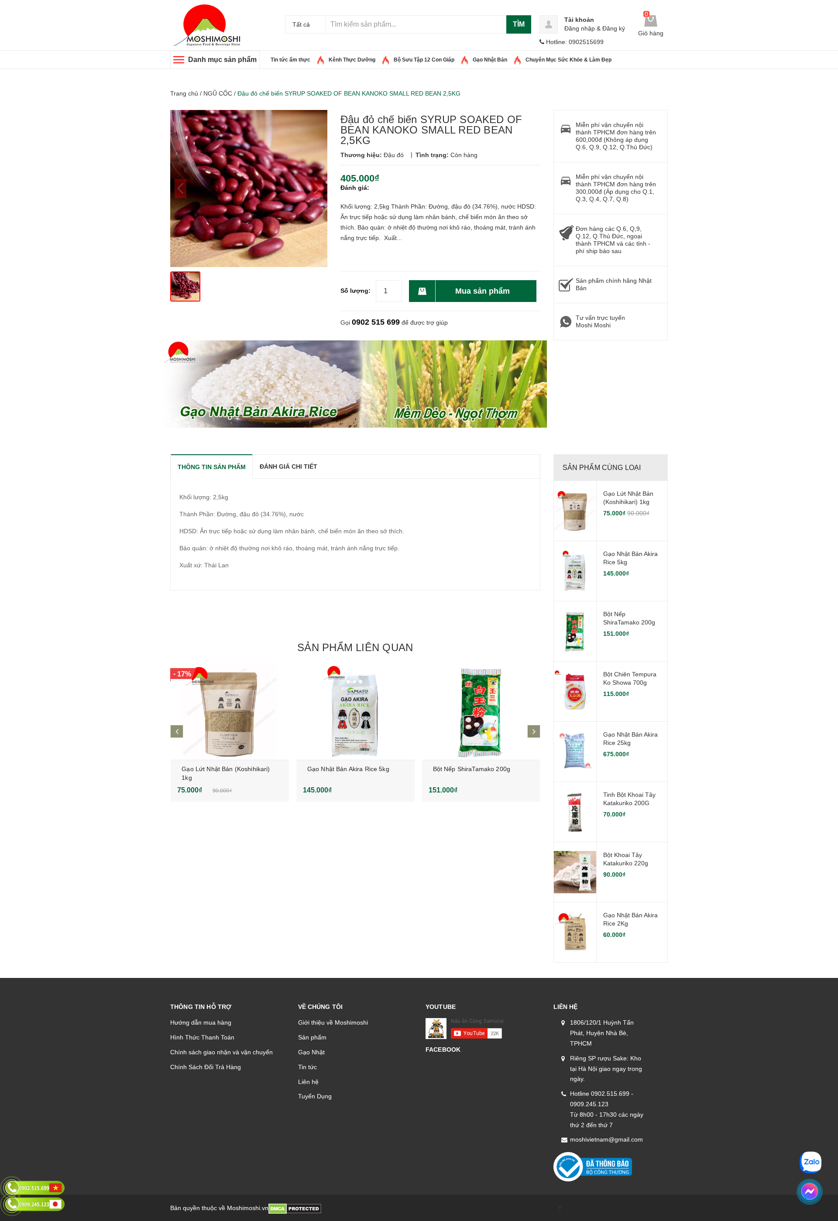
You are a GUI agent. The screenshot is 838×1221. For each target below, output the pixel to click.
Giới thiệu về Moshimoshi (333, 1022)
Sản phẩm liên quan (355, 647)
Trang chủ (184, 93)
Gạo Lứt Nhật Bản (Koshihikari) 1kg (628, 498)
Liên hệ (308, 1081)
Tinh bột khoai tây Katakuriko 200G (629, 799)
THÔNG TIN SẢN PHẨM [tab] (212, 466)
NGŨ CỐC (217, 93)
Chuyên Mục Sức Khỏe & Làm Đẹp (568, 60)
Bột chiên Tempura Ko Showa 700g (629, 678)
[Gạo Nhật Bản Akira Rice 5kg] (355, 712)
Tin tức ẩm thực (290, 60)
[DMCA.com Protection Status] (294, 1207)
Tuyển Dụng (315, 1096)
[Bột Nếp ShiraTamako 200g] (481, 712)
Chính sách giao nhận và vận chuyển (221, 1052)
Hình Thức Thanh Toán (202, 1037)
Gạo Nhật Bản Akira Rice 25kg (630, 739)
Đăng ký (613, 28)
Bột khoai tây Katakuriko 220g (625, 859)
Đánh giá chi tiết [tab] (288, 466)
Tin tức (307, 1066)
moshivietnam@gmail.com (606, 1139)
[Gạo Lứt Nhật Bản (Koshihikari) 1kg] (230, 712)
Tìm (519, 24)
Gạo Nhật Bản (490, 60)
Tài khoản (579, 19)
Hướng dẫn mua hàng (200, 1022)
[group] (248, 188)
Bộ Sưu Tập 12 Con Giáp (424, 60)
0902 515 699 (376, 322)
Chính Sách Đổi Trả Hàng (205, 1066)
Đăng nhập (579, 28)
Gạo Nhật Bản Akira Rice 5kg (348, 768)
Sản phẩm (312, 1037)
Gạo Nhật (311, 1052)
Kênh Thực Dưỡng (352, 60)
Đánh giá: (354, 187)
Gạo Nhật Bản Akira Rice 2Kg (630, 919)
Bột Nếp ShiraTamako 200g (471, 768)
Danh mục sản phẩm (222, 59)
